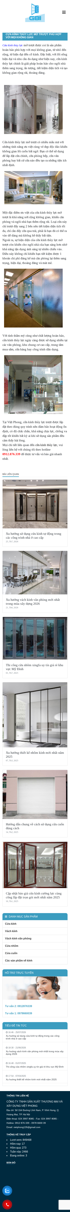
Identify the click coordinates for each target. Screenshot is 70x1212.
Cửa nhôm (11, 945)
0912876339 (24, 1006)
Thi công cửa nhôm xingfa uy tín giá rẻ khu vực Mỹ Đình (35, 1066)
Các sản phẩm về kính (18, 960)
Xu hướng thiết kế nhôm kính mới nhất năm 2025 (31, 1079)
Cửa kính (10, 923)
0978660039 (24, 1013)
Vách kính (11, 931)
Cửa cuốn (11, 953)
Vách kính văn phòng (18, 938)
